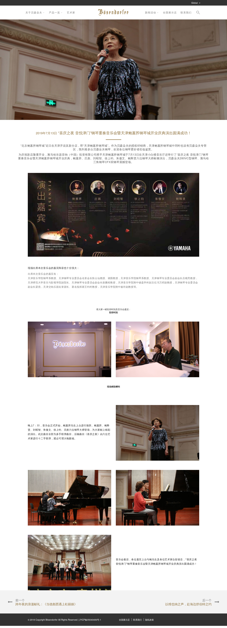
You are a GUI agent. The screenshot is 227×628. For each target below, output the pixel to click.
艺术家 (71, 12)
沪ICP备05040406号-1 (90, 619)
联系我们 (186, 12)
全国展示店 (170, 12)
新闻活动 (150, 12)
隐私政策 (149, 619)
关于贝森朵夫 (33, 12)
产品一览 (54, 12)
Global (194, 2)
